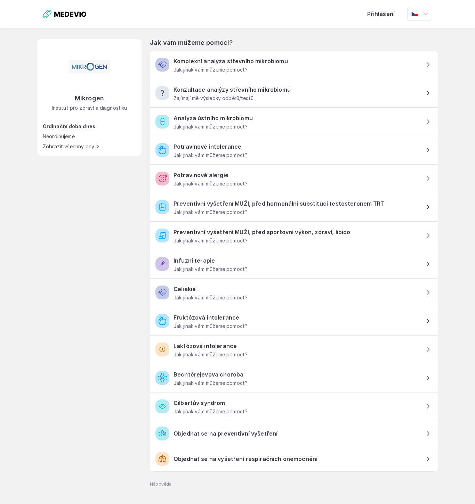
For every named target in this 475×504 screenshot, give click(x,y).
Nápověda (160, 484)
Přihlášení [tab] (381, 13)
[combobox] (419, 14)
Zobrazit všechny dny (68, 146)
